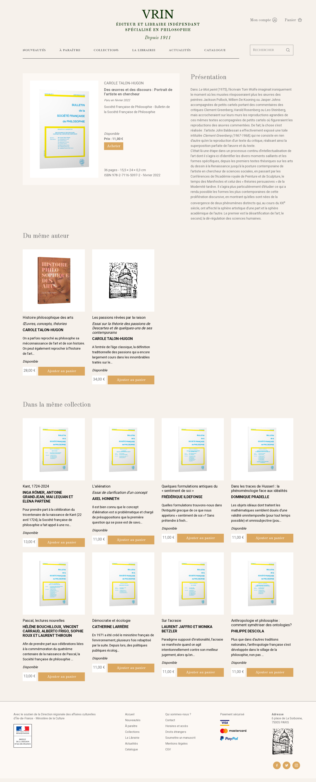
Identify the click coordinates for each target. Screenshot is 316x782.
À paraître (131, 726)
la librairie (143, 50)
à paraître (69, 50)
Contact (170, 720)
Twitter (286, 765)
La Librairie (132, 737)
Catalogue (131, 749)
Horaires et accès (176, 726)
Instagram (296, 765)
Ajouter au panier (61, 371)
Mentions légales (176, 743)
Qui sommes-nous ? (178, 714)
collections (106, 50)
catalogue (215, 50)
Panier (290, 20)
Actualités (131, 743)
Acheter (114, 146)
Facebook (277, 765)
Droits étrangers (175, 732)
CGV (168, 749)
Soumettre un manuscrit (180, 737)
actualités (180, 50)
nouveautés (34, 50)
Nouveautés (132, 720)
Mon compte (260, 20)
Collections (132, 732)
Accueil (129, 714)
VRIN (158, 24)
